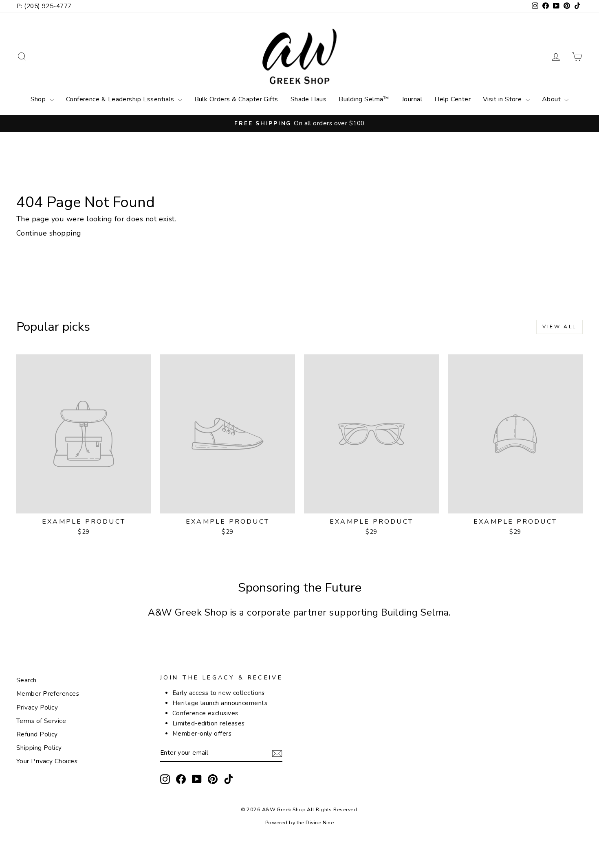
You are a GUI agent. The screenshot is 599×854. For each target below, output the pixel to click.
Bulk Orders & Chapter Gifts (236, 99)
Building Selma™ (364, 99)
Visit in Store (503, 99)
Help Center (452, 99)
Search (26, 680)
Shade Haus (309, 99)
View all (559, 326)
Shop (39, 99)
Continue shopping (48, 233)
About (552, 99)
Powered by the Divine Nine (299, 822)
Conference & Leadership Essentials (121, 99)
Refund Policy (37, 734)
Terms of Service (41, 721)
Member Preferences (47, 694)
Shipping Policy (39, 748)
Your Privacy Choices (46, 761)
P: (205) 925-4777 (44, 6)
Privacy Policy (37, 707)
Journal (412, 99)
